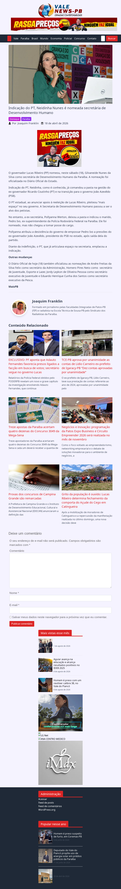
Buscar (112, 38)
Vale (16, 38)
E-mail (14, 605)
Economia (56, 38)
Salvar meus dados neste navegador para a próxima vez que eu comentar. (59, 617)
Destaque (14, 119)
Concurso (79, 38)
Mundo (44, 38)
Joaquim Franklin (28, 123)
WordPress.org (46, 809)
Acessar (42, 799)
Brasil (35, 38)
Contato (91, 38)
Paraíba (25, 38)
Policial (68, 38)
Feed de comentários (50, 806)
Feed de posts (46, 802)
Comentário (16, 550)
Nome (14, 592)
